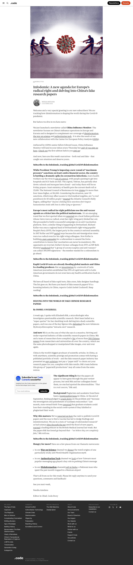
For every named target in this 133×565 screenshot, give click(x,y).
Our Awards (72, 521)
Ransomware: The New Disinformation (12, 530)
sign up (76, 151)
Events (70, 532)
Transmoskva (8, 544)
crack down (66, 399)
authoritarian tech (62, 136)
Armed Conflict (30, 507)
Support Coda (72, 535)
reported (70, 216)
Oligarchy (28, 518)
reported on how (65, 416)
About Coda (72, 507)
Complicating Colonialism (13, 518)
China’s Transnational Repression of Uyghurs (12, 538)
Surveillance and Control (33, 526)
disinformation (91, 134)
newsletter (39, 81)
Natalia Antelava (48, 101)
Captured (7, 509)
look (74, 459)
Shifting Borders (9, 521)
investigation (68, 267)
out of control (61, 179)
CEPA (95, 139)
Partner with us (73, 529)
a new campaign (48, 239)
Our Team (71, 512)
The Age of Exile (9, 507)
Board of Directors (74, 515)
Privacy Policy (40, 559)
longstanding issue (68, 396)
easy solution (52, 362)
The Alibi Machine (53, 507)
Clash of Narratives (10, 534)
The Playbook (9, 512)
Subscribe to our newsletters (94, 508)
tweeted (66, 199)
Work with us (72, 524)
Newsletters (114, 3)
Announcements (73, 509)
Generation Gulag (10, 547)
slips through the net (56, 425)
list (73, 339)
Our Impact (71, 518)
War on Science (9, 515)
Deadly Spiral (51, 509)
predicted (45, 248)
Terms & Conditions (30, 559)
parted (57, 234)
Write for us (71, 526)
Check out (43, 151)
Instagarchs (8, 550)
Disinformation (30, 515)
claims (82, 190)
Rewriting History (31, 524)
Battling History (9, 526)
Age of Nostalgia (10, 524)
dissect (70, 450)
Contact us (71, 540)
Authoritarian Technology (34, 509)
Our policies (72, 538)
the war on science (41, 136)
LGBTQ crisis (8, 542)
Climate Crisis (30, 512)
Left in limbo (71, 467)
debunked (77, 324)
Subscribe (38, 165)
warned (36, 428)
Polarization (29, 521)
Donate (126, 3)
